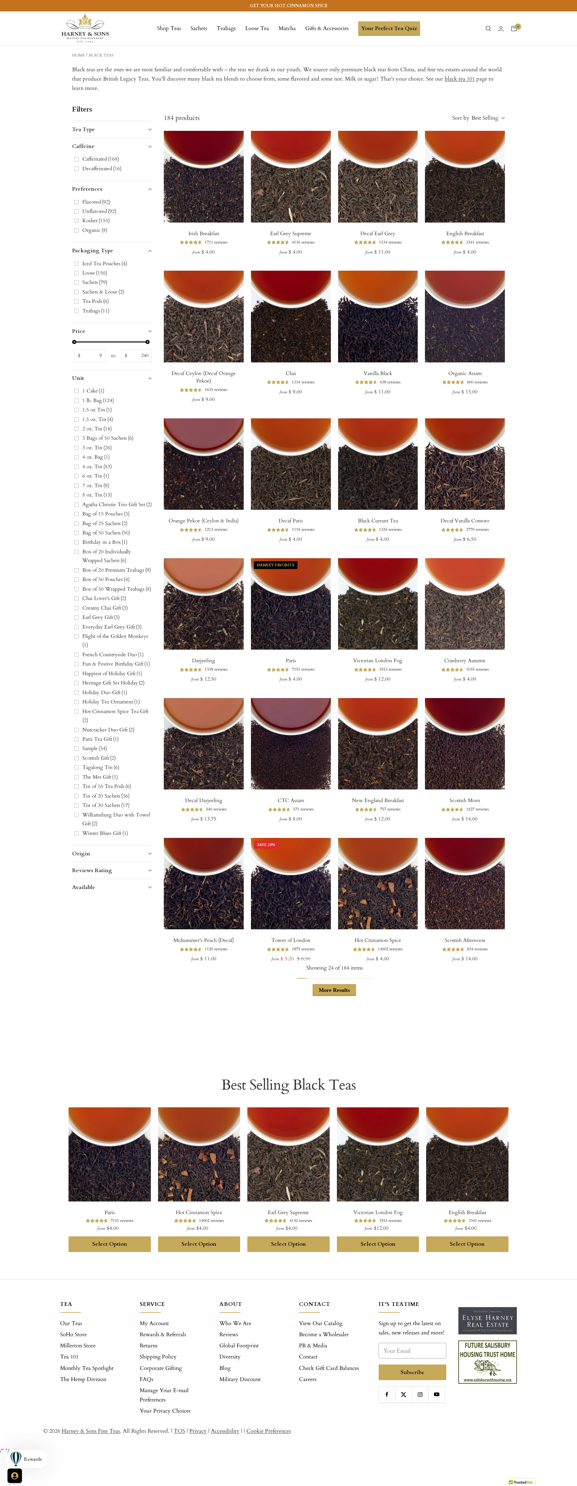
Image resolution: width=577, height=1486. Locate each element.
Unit (78, 378)
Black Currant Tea (378, 520)
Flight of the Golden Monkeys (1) (115, 640)
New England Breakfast (378, 800)
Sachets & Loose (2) (103, 291)
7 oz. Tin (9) (95, 485)
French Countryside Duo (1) (113, 654)
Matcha (287, 28)
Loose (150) (94, 272)
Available (83, 887)
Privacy (198, 1431)
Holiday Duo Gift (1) (104, 692)
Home (78, 55)
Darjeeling (203, 660)
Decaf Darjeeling (203, 800)
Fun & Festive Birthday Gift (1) (116, 663)
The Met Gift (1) (100, 777)
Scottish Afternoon (465, 940)
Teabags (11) (95, 310)
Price (78, 331)
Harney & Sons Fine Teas (91, 1431)
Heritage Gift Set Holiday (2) (113, 682)
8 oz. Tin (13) (97, 494)
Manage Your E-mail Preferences (164, 1395)
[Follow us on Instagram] (420, 1394)
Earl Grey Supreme (290, 233)
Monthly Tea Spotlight (87, 1368)
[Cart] (514, 28)
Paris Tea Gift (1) (100, 739)
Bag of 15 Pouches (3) (106, 513)
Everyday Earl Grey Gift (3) (112, 626)
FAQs (146, 1379)
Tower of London (290, 940)
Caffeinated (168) (100, 158)
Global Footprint (239, 1345)
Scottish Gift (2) (99, 758)
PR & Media (313, 1345)
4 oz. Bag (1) (96, 457)
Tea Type (83, 129)
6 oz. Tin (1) (95, 475)
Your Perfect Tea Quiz (389, 28)
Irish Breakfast (203, 233)
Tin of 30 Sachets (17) (106, 805)
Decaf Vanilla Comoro (465, 520)
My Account (154, 1323)
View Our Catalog (320, 1323)
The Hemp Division (83, 1379)
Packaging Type (92, 250)
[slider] (74, 342)
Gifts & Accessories (327, 28)
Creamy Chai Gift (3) (105, 608)
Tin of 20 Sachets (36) (106, 795)
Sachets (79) (94, 282)
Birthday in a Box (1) (104, 542)
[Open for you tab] (15, 1476)
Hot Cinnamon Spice (378, 940)
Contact (308, 1357)
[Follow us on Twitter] (403, 1394)
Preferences (87, 189)
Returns (148, 1345)
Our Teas (71, 1323)
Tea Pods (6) (95, 301)
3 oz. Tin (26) (97, 447)
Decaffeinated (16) (101, 168)
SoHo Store (73, 1334)
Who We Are (235, 1323)
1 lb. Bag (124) (98, 400)
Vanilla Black (378, 373)
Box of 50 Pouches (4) (106, 579)
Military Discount (240, 1379)
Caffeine (83, 146)
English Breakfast (465, 233)
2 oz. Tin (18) (97, 428)
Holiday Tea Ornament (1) (111, 701)
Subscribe (412, 1372)
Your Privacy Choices (165, 1411)
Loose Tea (257, 28)
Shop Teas (169, 28)
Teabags (226, 28)
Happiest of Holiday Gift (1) (112, 673)
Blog (224, 1368)
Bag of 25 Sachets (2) (104, 523)
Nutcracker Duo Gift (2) (108, 729)
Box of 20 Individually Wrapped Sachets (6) (106, 556)
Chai (291, 373)
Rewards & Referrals (163, 1334)
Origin (81, 853)
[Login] (501, 28)
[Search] (488, 28)
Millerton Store (78, 1345)
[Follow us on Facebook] (387, 1394)
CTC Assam (291, 800)
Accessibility (225, 1431)
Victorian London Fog (377, 660)
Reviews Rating (92, 870)
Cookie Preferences (268, 1431)
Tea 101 (69, 1357)
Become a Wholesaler (324, 1334)
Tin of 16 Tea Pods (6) (106, 786)
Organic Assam (465, 373)
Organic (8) (94, 230)
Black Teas (101, 55)
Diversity (230, 1357)
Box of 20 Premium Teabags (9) (116, 570)
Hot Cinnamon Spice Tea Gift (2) (115, 716)
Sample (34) (94, 748)
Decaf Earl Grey (377, 233)
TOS (179, 1431)
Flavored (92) (96, 201)
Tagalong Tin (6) (100, 767)
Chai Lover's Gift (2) (104, 598)
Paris (291, 660)
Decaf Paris (291, 520)
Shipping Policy (158, 1357)
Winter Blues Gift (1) (105, 833)
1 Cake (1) (93, 390)
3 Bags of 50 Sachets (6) (107, 438)
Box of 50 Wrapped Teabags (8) (116, 589)
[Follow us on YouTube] (436, 1394)
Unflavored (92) (99, 211)
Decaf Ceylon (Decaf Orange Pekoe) (204, 377)
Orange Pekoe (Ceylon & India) (204, 520)
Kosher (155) (96, 220)
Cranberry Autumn (465, 660)
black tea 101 (460, 79)
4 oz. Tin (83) (97, 466)
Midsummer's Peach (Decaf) (203, 940)
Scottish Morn (465, 800)
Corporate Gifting (161, 1368)
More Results (334, 990)
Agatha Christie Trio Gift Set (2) (117, 504)
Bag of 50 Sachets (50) (106, 532)
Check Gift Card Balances (329, 1368)
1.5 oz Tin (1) (97, 409)
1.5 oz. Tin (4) (97, 419)
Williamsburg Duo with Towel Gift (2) (116, 819)
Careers (307, 1379)
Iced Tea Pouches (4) (104, 263)
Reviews (228, 1334)
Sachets (199, 28)
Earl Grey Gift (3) (101, 617)
